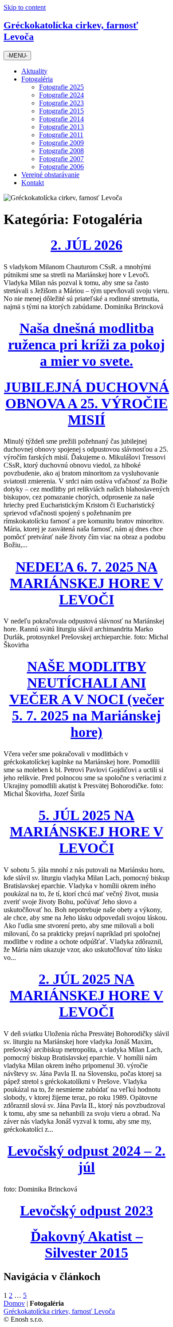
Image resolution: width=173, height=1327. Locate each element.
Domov (14, 1303)
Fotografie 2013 (61, 127)
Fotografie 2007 (61, 158)
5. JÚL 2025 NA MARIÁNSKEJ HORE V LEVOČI (86, 831)
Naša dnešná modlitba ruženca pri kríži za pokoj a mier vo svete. (86, 344)
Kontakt (32, 182)
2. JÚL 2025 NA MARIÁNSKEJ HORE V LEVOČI (86, 995)
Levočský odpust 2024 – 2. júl (86, 1159)
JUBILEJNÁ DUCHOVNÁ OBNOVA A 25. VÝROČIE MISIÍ (86, 403)
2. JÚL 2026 (86, 245)
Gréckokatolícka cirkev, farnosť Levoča (59, 1311)
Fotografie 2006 (61, 166)
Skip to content (25, 7)
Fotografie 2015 (61, 111)
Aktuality (34, 71)
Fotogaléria (37, 79)
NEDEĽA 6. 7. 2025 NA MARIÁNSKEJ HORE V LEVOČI (86, 583)
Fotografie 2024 (61, 95)
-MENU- (17, 55)
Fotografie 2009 (61, 143)
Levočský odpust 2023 (86, 1211)
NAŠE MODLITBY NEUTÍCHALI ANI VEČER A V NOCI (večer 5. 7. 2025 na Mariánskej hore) (86, 699)
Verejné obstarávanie (50, 174)
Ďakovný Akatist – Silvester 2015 (87, 1244)
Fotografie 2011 (61, 135)
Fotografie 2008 (61, 151)
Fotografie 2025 (61, 87)
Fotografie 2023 (61, 103)
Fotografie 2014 (61, 119)
